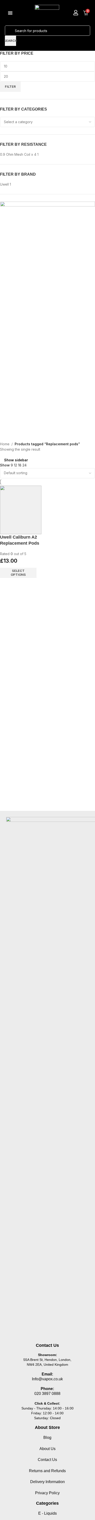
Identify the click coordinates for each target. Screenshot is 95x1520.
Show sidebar (16, 460)
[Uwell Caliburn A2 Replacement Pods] (20, 510)
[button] (10, 13)
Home (5, 444)
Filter (10, 86)
